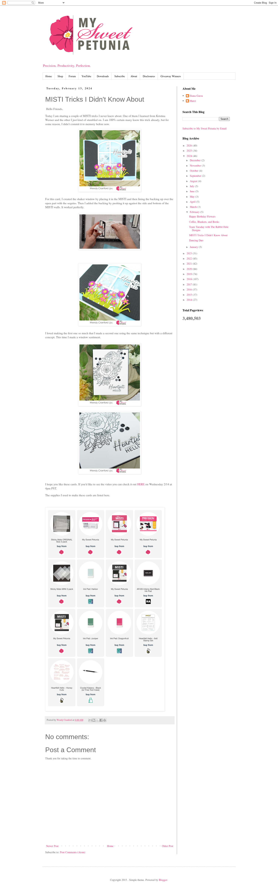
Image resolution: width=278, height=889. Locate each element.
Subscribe (119, 76)
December (195, 160)
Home (48, 76)
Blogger (163, 880)
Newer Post (52, 846)
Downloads (103, 76)
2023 (190, 253)
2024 (190, 156)
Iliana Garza (196, 95)
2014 (190, 300)
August (194, 181)
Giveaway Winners (171, 76)
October (194, 170)
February (195, 212)
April (193, 201)
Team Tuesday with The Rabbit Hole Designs (208, 228)
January (194, 247)
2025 (190, 150)
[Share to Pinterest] (104, 720)
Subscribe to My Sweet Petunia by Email (204, 128)
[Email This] (90, 720)
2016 (190, 289)
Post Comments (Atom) (72, 852)
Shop (60, 76)
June (192, 191)
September (196, 176)
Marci (193, 101)
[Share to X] (97, 720)
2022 (190, 258)
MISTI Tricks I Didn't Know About (208, 235)
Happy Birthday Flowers (202, 216)
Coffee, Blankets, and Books (204, 222)
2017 (190, 284)
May (192, 196)
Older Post (167, 846)
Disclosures (149, 76)
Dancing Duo (196, 240)
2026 (190, 145)
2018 (190, 279)
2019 (190, 274)
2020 (190, 269)
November (196, 165)
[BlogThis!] (94, 720)
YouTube (86, 76)
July (192, 186)
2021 (190, 263)
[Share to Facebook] (101, 720)
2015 (190, 294)
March (193, 207)
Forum (72, 76)
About (133, 76)
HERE (140, 484)
